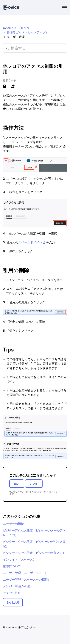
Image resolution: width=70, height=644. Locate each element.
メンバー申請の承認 (16, 586)
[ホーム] (11, 7)
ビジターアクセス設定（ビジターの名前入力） (34, 553)
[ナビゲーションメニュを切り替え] (65, 7)
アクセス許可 (12, 593)
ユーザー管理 (16, 37)
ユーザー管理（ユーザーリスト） (25, 573)
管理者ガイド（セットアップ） (28, 32)
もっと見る (12, 602)
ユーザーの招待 (13, 524)
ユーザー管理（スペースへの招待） (27, 579)
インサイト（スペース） (19, 559)
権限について (12, 566)
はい (16, 483)
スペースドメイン (30, 242)
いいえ (34, 483)
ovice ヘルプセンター (17, 28)
